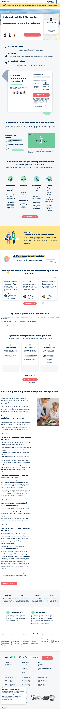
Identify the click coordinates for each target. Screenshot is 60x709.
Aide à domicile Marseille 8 (15, 640)
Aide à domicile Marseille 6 (25, 637)
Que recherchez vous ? (38, 74)
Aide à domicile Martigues (45, 639)
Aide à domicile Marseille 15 (25, 644)
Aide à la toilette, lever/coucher (46, 83)
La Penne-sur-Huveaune (22, 28)
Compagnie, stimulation (36, 87)
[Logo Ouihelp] (5, 2)
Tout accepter (19, 703)
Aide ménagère (37, 83)
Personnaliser (7, 703)
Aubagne (15, 28)
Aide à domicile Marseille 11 (15, 642)
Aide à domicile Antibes (44, 634)
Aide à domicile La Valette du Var (35, 640)
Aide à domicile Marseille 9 (25, 640)
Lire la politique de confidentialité (7, 699)
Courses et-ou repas (46, 87)
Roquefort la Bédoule (7, 30)
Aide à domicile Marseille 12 (25, 642)
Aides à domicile (6, 7)
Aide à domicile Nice (34, 641)
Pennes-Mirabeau (31, 28)
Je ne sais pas (46, 89)
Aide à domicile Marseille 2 (15, 635)
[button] (3, 707)
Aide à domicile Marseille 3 (25, 635)
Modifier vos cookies (42, 667)
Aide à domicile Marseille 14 (15, 644)
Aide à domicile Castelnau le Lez (45, 637)
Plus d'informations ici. (52, 5)
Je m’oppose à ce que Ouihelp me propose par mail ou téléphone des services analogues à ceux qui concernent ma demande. (41, 106)
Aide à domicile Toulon (34, 643)
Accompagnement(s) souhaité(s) (40, 80)
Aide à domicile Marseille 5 (15, 637)
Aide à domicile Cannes (34, 636)
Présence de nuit (36, 90)
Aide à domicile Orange (44, 641)
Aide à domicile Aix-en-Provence (34, 635)
